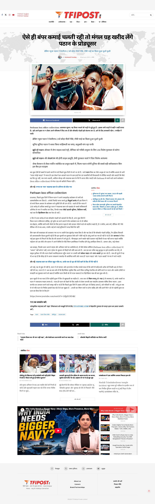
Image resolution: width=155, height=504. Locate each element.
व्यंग (93, 57)
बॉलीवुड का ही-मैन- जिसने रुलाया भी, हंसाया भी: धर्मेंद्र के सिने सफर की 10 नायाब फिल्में (108, 200)
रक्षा (71, 22)
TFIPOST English (23, 14)
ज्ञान (85, 22)
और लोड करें (108, 215)
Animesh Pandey (71, 57)
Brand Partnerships (77, 487)
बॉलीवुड (54, 314)
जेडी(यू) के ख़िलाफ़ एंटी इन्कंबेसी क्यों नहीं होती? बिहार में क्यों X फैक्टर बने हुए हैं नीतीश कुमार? (37, 376)
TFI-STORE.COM (80, 306)
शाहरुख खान (62, 314)
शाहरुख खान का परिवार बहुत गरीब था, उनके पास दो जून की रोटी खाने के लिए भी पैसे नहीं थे (67, 261)
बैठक (92, 22)
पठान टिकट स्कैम (45, 314)
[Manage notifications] (149, 491)
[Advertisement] (77, 5)
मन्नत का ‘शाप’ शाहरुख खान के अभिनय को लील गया (54, 187)
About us (77, 481)
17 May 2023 (103, 378)
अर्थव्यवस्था (61, 22)
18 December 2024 (65, 380)
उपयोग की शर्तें (117, 481)
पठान (36, 314)
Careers (77, 484)
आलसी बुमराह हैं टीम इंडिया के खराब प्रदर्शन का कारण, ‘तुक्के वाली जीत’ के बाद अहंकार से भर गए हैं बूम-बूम (77, 376)
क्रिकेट (62, 371)
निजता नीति (117, 484)
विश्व (78, 22)
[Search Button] (151, 15)
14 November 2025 (26, 380)
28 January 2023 (85, 57)
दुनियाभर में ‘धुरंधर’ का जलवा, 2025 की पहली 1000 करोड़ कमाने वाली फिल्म (107, 194)
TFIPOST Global (22, 16)
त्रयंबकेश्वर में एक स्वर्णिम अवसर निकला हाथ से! (115, 375)
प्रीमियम (104, 22)
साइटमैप (117, 487)
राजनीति (51, 22)
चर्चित (22, 371)
